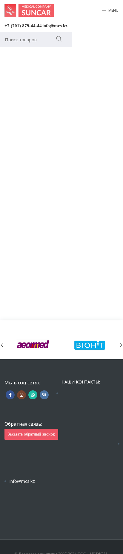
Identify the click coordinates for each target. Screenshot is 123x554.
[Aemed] (32, 345)
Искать (59, 38)
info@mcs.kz (54, 25)
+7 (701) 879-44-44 (23, 25)
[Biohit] (90, 345)
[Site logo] (29, 10)
